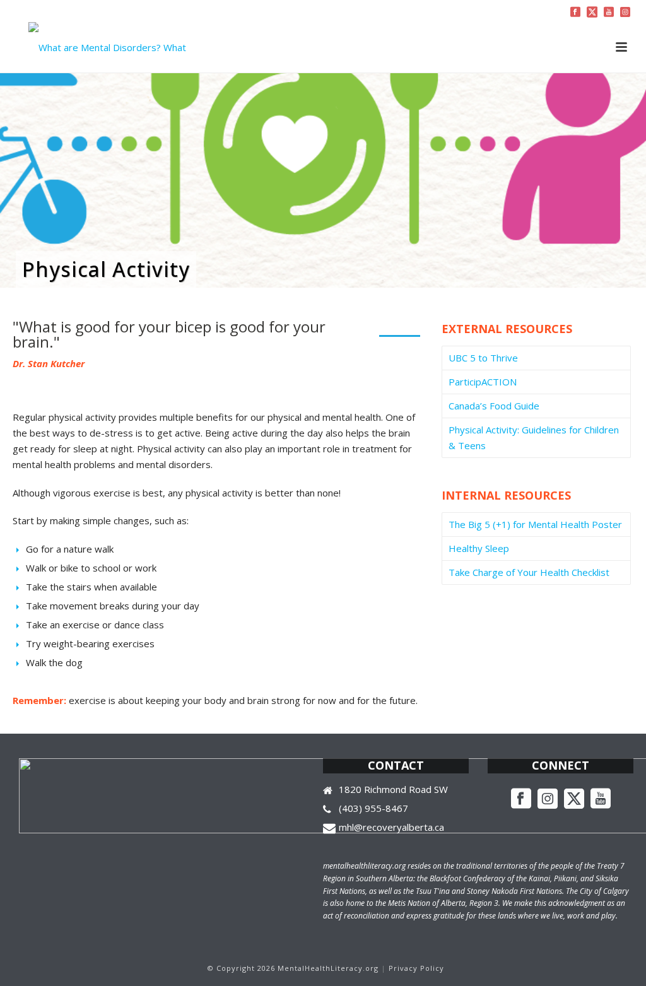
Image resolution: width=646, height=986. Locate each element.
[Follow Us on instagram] (547, 799)
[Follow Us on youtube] (600, 799)
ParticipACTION (483, 381)
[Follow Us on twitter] (574, 799)
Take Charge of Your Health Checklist (529, 572)
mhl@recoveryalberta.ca (391, 827)
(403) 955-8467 (373, 808)
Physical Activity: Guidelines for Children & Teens (534, 437)
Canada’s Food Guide (494, 405)
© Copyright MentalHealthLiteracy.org (293, 968)
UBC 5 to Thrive (483, 357)
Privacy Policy (416, 968)
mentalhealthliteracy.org (364, 865)
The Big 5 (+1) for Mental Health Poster (535, 524)
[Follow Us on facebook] (521, 799)
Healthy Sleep (479, 548)
